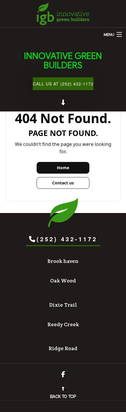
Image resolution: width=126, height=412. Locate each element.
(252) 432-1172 (67, 239)
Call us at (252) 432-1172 (63, 84)
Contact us (63, 183)
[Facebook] (63, 375)
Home (63, 167)
